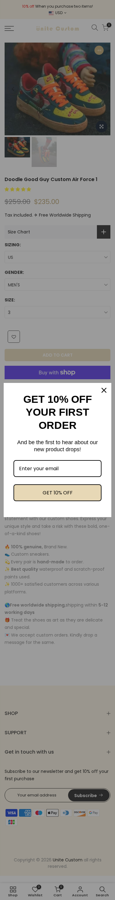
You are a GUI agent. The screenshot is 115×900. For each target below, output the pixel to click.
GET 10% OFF (58, 492)
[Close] (104, 390)
